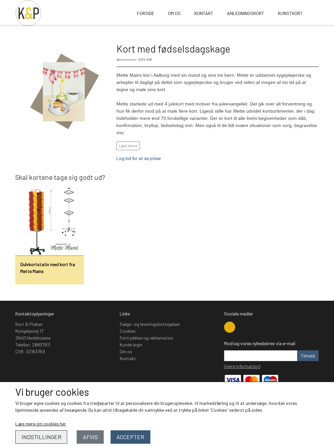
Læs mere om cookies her (40, 423)
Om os (174, 13)
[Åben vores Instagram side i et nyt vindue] (229, 327)
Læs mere (128, 145)
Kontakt (203, 13)
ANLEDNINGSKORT (245, 13)
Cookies (128, 331)
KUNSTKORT (290, 13)
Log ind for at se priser (138, 158)
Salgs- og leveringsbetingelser (150, 324)
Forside (145, 13)
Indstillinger (41, 436)
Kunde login (131, 344)
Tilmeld (308, 355)
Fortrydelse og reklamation (146, 338)
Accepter (130, 436)
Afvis (90, 436)
